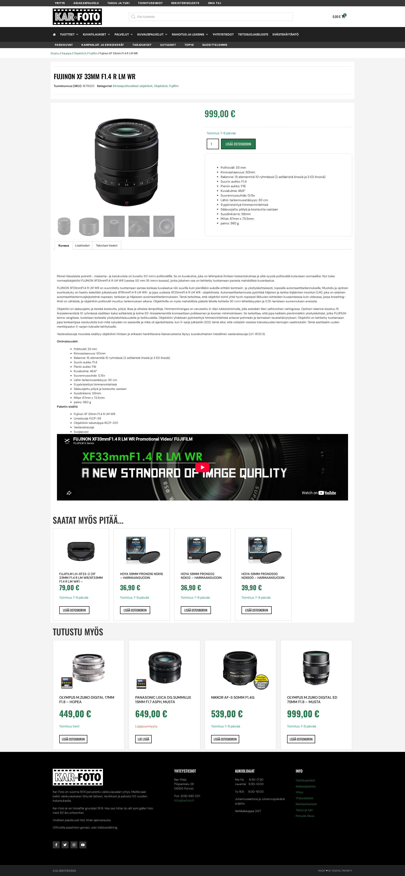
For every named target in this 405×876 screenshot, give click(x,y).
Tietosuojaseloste (253, 34)
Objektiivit (80, 53)
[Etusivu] (54, 34)
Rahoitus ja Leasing (188, 34)
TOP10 (189, 45)
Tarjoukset (142, 45)
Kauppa (66, 53)
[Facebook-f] (56, 844)
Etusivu (55, 53)
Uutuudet (168, 45)
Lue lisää (143, 739)
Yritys (60, 3)
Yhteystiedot (223, 34)
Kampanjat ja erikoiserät (102, 45)
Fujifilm (93, 53)
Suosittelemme (215, 45)
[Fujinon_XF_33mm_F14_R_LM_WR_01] (126, 162)
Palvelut (122, 34)
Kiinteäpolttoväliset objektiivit (133, 86)
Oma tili (214, 3)
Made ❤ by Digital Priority (335, 870)
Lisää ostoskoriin (238, 143)
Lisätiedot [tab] (82, 245)
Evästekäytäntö (286, 34)
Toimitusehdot (150, 3)
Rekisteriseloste (185, 3)
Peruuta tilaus (305, 816)
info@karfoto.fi (184, 800)
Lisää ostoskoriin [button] (74, 610)
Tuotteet (67, 34)
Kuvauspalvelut (150, 34)
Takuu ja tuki (118, 3)
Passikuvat (64, 45)
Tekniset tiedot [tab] (106, 245)
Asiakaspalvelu (86, 3)
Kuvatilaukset (94, 34)
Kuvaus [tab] (63, 245)
